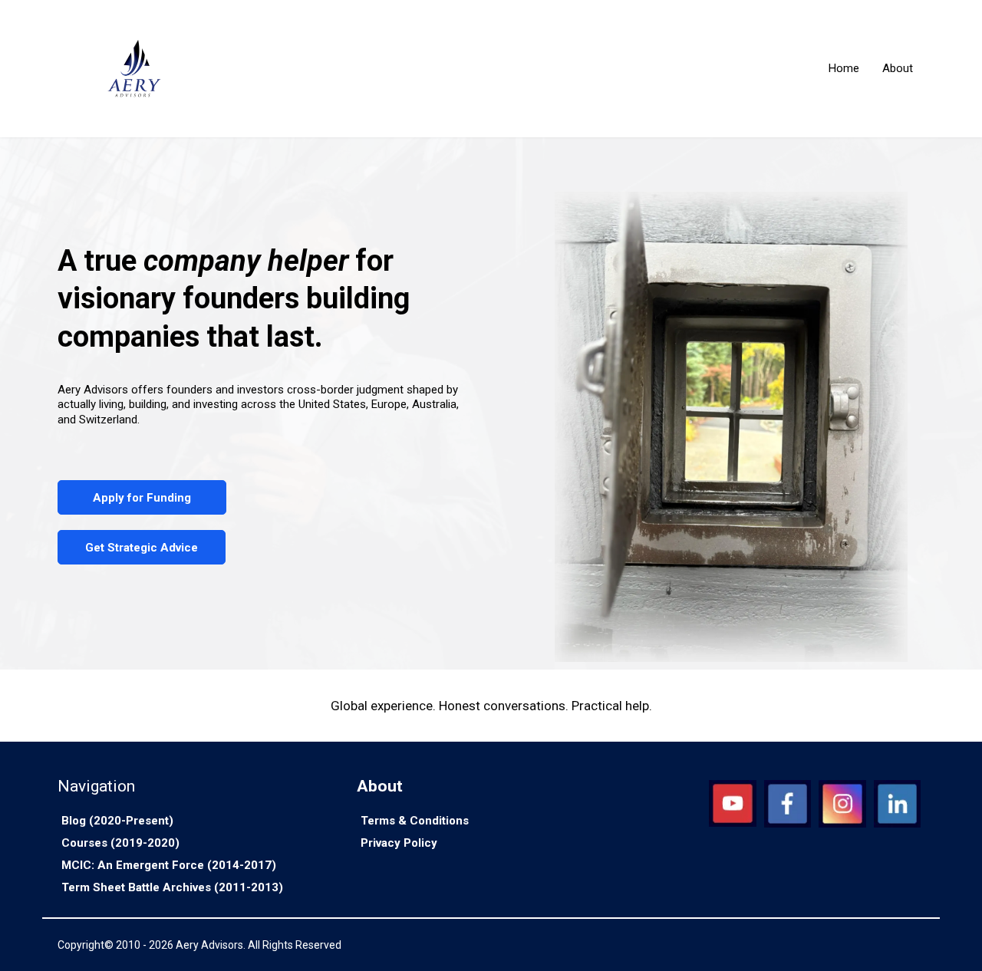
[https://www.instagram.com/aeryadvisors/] (842, 803)
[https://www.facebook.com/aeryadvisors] (787, 803)
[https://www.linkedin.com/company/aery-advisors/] (897, 803)
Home (844, 68)
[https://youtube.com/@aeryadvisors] (732, 803)
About (897, 68)
